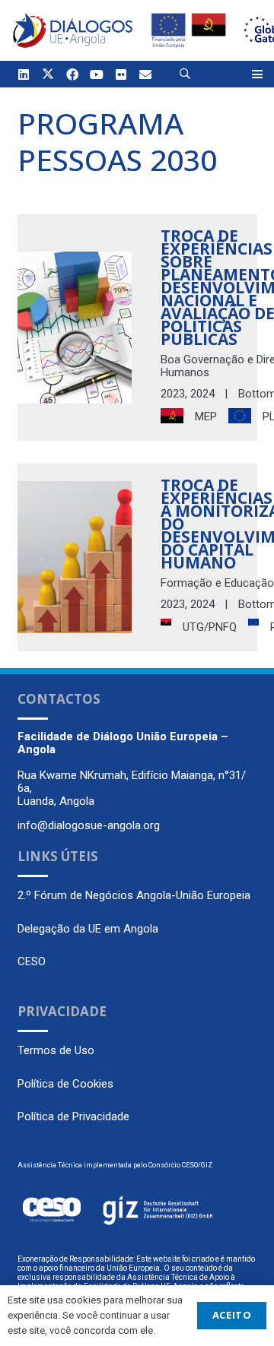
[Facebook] (72, 74)
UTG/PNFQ (210, 627)
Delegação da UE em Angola (88, 929)
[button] (185, 74)
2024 (202, 394)
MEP (206, 416)
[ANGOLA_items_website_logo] (72, 30)
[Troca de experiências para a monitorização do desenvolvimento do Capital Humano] (75, 557)
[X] (48, 74)
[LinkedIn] (23, 74)
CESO (32, 961)
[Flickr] (121, 74)
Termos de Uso (56, 1050)
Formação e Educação (217, 583)
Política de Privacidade (73, 1116)
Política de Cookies (65, 1084)
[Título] (145, 74)
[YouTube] (96, 74)
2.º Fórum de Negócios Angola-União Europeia (134, 895)
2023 (173, 394)
